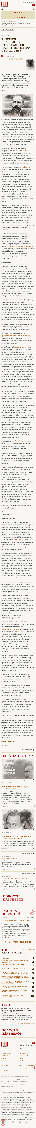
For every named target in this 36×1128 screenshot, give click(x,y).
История (4, 1058)
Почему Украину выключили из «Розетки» (14, 961)
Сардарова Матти (16, 59)
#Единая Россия (27, 780)
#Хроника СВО (6, 1008)
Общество (7, 30)
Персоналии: (18, 12)
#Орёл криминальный (8, 1013)
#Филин (3, 1017)
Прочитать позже (8, 56)
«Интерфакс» (22, 151)
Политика (4, 1065)
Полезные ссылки (25, 1063)
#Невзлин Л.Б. (11, 1017)
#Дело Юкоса (25, 1008)
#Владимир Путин (27, 749)
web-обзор (4, 1070)
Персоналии (23, 1053)
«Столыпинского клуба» (10, 629)
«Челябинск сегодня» (22, 441)
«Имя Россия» (18, 539)
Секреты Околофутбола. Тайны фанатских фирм (14, 991)
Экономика (5, 1068)
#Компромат (20, 1013)
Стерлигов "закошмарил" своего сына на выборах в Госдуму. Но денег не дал (14, 996)
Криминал (4, 1055)
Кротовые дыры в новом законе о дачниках (15, 987)
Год (34, 949)
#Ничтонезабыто (27, 829)
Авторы (22, 1060)
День (24, 949)
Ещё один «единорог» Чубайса (14, 968)
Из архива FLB (18, 942)
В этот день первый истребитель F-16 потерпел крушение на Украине (15, 973)
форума (27, 167)
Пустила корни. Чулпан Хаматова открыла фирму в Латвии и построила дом (15, 983)
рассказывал (19, 347)
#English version (25, 1015)
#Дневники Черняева (8, 1010)
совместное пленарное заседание (21, 246)
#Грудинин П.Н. (6, 1019)
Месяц (29, 949)
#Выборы (18, 1012)
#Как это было (16, 1008)
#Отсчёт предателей (7, 1015)
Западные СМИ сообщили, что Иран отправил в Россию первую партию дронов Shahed (15, 978)
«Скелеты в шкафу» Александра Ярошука (14, 958)
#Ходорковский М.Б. (7, 1012)
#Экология (15, 1019)
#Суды (29, 1010)
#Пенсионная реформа (24, 1017)
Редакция (23, 1055)
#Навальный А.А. (21, 1010)
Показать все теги (26, 1023)
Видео (3, 1060)
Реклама (22, 1058)
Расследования (6, 1053)
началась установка (18, 512)
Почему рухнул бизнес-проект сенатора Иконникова (14, 965)
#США (17, 1015)
